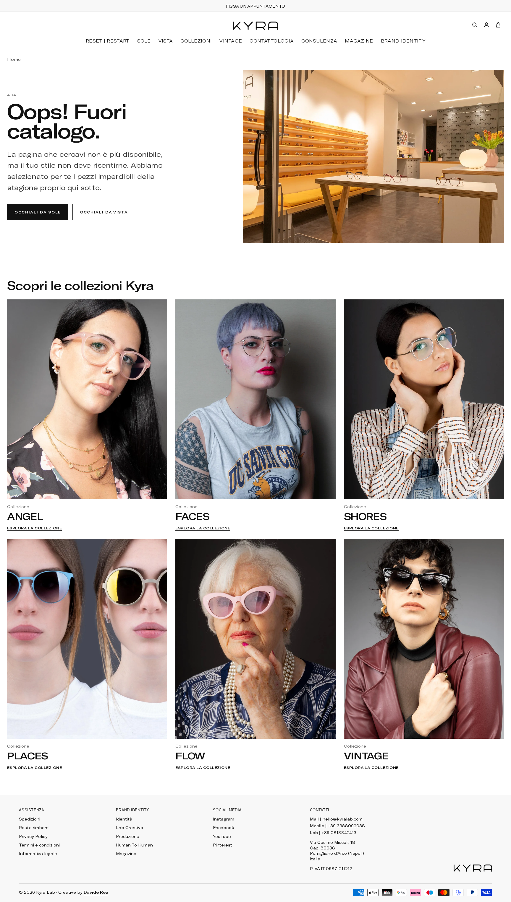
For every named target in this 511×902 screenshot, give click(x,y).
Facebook (223, 827)
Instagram (223, 819)
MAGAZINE (359, 40)
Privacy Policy (33, 836)
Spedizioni (29, 819)
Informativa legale (38, 853)
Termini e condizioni (39, 845)
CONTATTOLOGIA (272, 40)
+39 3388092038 (346, 825)
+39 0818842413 (338, 832)
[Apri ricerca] (474, 25)
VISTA (166, 40)
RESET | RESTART (108, 40)
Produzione (127, 836)
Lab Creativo (129, 827)
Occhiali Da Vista (104, 212)
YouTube (222, 836)
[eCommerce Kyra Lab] (255, 26)
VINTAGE (230, 40)
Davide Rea (96, 892)
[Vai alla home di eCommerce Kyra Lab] (473, 868)
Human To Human (134, 845)
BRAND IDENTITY (403, 40)
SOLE (144, 40)
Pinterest (222, 845)
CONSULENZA (319, 40)
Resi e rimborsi (34, 827)
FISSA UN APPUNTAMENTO (255, 6)
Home (14, 59)
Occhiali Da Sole (37, 212)
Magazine (126, 853)
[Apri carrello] (498, 25)
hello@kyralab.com (342, 819)
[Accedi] (486, 25)
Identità (124, 819)
